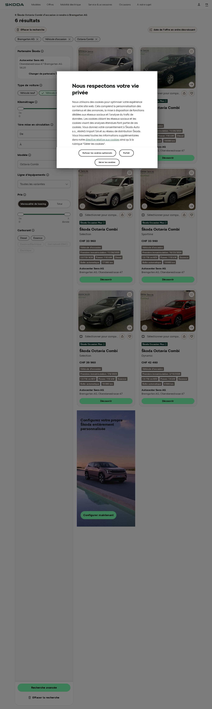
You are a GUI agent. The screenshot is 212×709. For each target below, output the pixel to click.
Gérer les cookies (107, 162)
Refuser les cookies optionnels (97, 153)
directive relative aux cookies (102, 139)
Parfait (126, 153)
